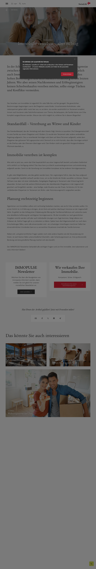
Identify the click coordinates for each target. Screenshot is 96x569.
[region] (48, 68)
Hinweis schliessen (67, 74)
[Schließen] (75, 59)
